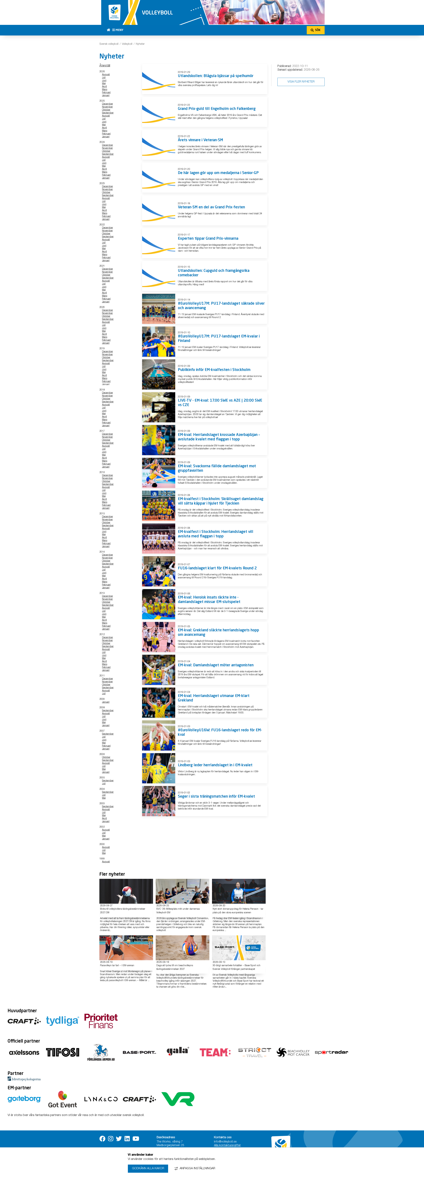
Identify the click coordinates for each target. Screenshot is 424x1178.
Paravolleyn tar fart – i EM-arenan (117, 965)
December (107, 104)
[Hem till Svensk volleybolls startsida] (109, 30)
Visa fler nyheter (301, 81)
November (107, 107)
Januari (105, 95)
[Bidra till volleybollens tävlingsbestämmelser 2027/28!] (126, 891)
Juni (104, 80)
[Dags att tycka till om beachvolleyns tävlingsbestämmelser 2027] (182, 947)
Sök (317, 30)
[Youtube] (135, 1139)
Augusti (106, 74)
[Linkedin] (127, 1139)
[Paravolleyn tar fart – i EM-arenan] (126, 947)
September (108, 113)
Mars (104, 89)
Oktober (106, 110)
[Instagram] (110, 1139)
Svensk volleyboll (108, 44)
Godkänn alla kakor (148, 1168)
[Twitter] (119, 1139)
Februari (106, 92)
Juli (104, 77)
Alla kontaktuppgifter (227, 1145)
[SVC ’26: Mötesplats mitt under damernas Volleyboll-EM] (182, 891)
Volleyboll (127, 44)
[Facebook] (102, 1139)
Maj (104, 83)
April (104, 86)
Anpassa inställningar (197, 1168)
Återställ (104, 65)
